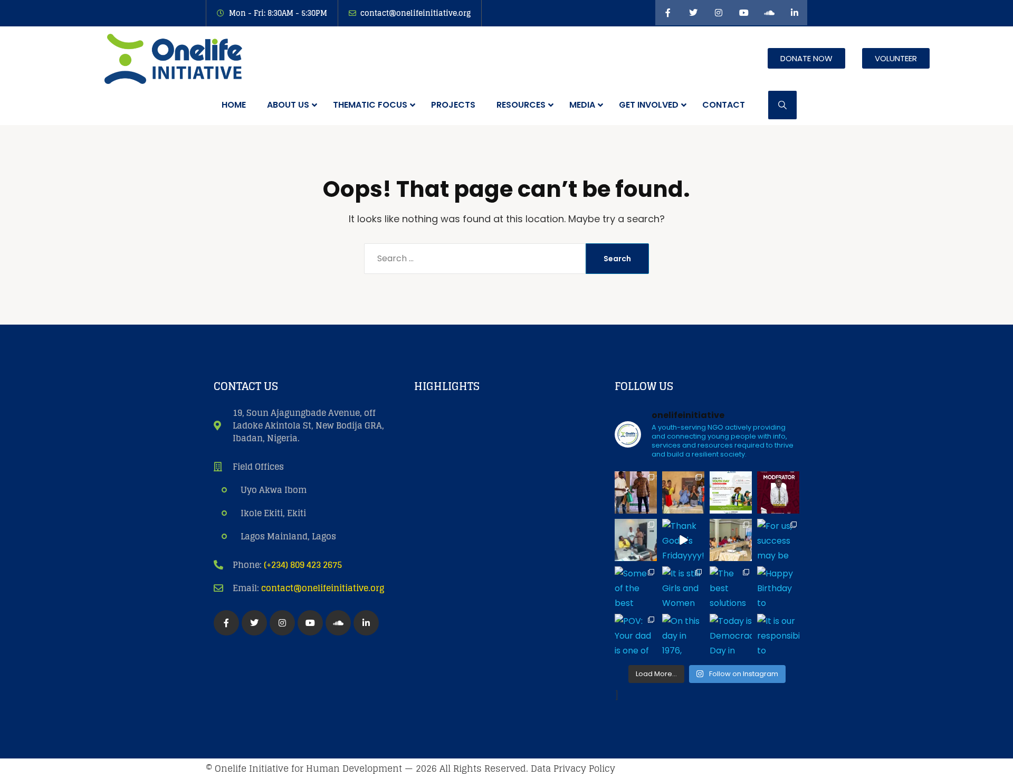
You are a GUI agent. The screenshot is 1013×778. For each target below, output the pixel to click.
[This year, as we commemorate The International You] (731, 492)
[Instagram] (718, 12)
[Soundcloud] (769, 12)
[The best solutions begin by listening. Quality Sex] (731, 587)
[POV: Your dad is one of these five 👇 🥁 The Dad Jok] (636, 635)
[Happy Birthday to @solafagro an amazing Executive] (778, 587)
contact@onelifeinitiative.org (322, 588)
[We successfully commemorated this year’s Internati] (683, 492)
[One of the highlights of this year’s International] (636, 492)
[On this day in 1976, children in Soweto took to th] (683, 635)
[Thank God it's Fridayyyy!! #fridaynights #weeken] (683, 540)
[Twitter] (693, 12)
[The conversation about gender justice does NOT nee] (778, 492)
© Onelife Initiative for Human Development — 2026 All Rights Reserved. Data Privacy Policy (410, 768)
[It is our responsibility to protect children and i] (778, 635)
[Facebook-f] (668, 12)
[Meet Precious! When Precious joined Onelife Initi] (636, 540)
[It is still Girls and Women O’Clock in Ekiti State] (683, 587)
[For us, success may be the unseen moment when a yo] (778, 540)
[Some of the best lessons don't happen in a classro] (636, 587)
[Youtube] (744, 12)
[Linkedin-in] (794, 12)
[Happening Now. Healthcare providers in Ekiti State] (731, 540)
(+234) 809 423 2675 (303, 564)
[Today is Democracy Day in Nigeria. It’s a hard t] (731, 635)
